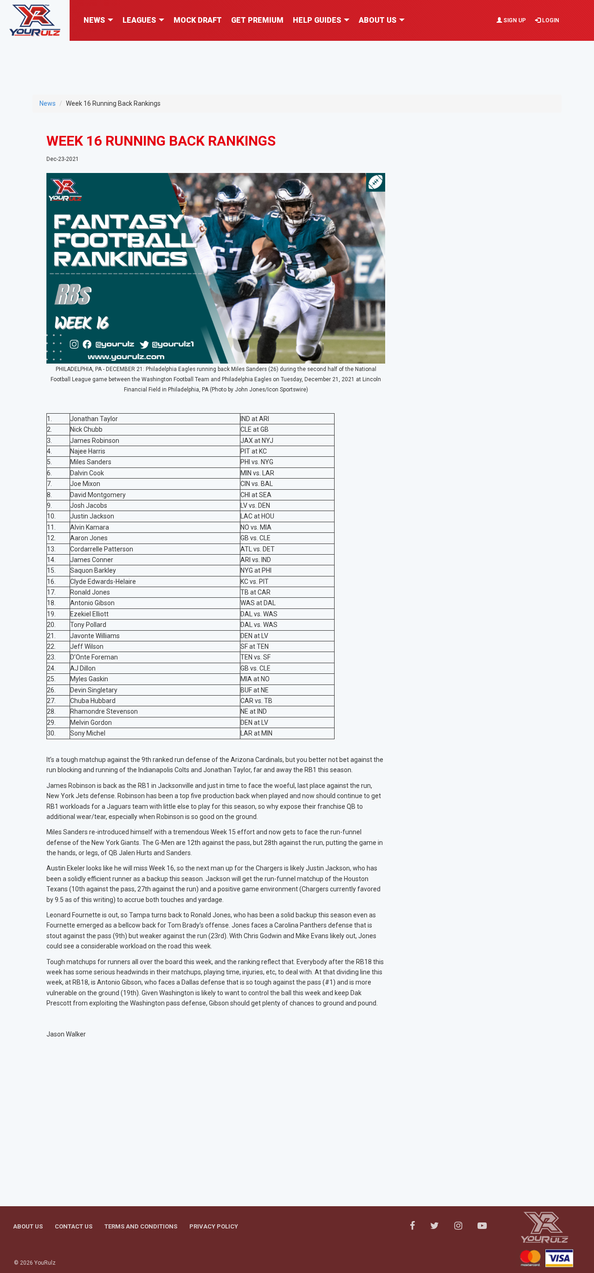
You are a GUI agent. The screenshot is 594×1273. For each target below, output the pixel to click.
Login (550, 20)
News (47, 103)
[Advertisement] (297, 62)
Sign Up (514, 20)
